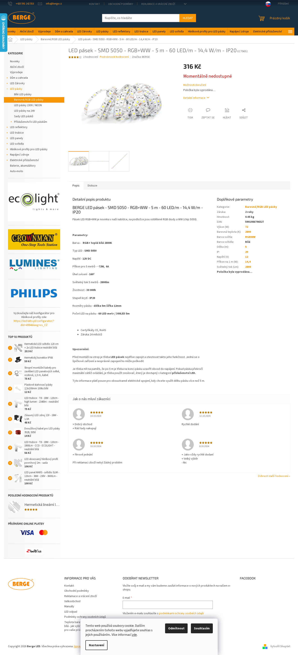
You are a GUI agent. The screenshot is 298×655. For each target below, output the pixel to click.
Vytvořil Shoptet (280, 647)
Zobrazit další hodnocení (273, 476)
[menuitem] (11, 31)
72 (246, 227)
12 (246, 257)
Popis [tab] (76, 186)
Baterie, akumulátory (23, 166)
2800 (248, 232)
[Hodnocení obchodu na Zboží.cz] (34, 551)
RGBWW (250, 237)
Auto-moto (16, 171)
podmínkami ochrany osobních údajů (181, 613)
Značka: (141, 57)
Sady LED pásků (23, 116)
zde (134, 634)
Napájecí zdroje (19, 155)
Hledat (188, 18)
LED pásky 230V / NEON (28, 105)
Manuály (69, 606)
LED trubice (17, 133)
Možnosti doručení (194, 85)
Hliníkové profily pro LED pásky (29, 149)
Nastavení (96, 645)
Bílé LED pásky (23, 94)
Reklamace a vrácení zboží (158, 4)
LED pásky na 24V (24, 111)
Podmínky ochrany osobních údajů (85, 617)
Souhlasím (202, 628)
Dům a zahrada (19, 78)
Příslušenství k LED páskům (30, 122)
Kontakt (94, 4)
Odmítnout (176, 628)
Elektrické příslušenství (24, 160)
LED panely (16, 138)
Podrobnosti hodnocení (114, 57)
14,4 (247, 262)
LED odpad (70, 612)
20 (246, 252)
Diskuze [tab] (92, 186)
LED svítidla (17, 144)
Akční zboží (17, 67)
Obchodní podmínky (120, 4)
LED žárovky (17, 83)
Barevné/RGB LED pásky (28, 100)
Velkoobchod (72, 601)
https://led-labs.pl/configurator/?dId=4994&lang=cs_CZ (34, 323)
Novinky (15, 61)
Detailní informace (194, 98)
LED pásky (16, 89)
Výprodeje (16, 72)
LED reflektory (18, 127)
